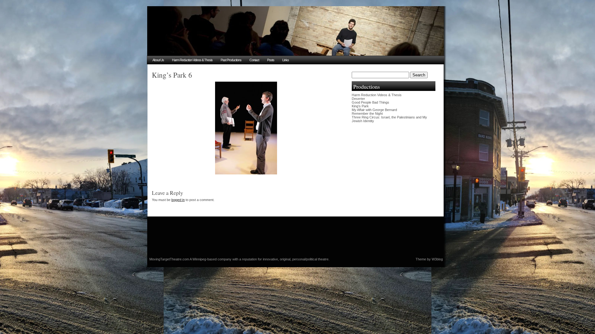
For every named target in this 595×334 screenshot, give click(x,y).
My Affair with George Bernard (374, 110)
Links (285, 60)
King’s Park (360, 106)
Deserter (358, 99)
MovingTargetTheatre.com (169, 259)
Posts (270, 60)
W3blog (437, 259)
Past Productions (231, 60)
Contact (254, 60)
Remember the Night (367, 113)
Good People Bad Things (370, 102)
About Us (158, 60)
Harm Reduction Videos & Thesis (192, 60)
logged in (178, 200)
